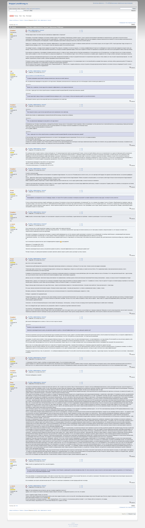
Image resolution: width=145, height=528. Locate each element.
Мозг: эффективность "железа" (36, 30)
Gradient (12, 30)
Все (17, 24)
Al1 (11, 149)
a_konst (12, 224)
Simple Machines (76, 524)
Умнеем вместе (114, 3)
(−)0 (82, 31)
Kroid (12, 190)
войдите (28, 8)
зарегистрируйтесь (36, 8)
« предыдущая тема (123, 22)
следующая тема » (132, 22)
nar (11, 71)
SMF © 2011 (72, 524)
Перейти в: (124, 513)
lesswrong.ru (96, 3)
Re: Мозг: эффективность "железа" (37, 71)
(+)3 (82, 382)
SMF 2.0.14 (69, 524)
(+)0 (82, 104)
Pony (11, 382)
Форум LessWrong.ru (18, 4)
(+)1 (82, 30)
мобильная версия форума (125, 3)
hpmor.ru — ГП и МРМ (105, 3)
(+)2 (82, 148)
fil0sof (35, 20)
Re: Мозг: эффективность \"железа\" (37, 224)
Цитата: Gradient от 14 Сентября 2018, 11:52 (35, 75)
